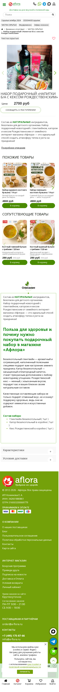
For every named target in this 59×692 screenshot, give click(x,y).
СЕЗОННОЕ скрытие (31, 20)
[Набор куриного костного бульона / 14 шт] (14, 175)
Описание (28, 287)
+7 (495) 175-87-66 (13, 635)
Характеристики (13, 450)
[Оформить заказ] (53, 651)
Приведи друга (10, 570)
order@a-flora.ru (12, 624)
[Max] (49, 4)
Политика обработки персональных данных (27, 539)
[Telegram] (44, 4)
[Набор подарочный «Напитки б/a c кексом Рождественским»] (29, 67)
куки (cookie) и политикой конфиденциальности (25, 665)
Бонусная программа (14, 566)
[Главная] (2, 29)
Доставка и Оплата (13, 578)
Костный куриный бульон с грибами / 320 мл (42, 248)
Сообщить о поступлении (21, 110)
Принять (25, 671)
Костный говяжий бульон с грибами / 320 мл (14, 248)
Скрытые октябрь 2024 (11, 20)
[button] (55, 73)
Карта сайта (9, 548)
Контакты (7, 544)
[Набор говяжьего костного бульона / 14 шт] (42, 175)
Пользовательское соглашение (19, 535)
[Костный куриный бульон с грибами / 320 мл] (42, 232)
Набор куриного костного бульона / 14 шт (14, 191)
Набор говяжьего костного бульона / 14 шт (42, 191)
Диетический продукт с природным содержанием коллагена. (41, 254)
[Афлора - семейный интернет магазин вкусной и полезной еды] (14, 4)
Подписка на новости (14, 574)
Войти (52, 683)
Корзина (29, 683)
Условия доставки (15, 458)
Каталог (18, 683)
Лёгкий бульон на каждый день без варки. (13, 196)
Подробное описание (13, 147)
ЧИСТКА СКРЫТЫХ (9, 25)
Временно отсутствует (15, 29)
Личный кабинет (11, 587)
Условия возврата (12, 582)
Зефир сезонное (41, 25)
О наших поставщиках (14, 527)
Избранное (40, 683)
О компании (10, 521)
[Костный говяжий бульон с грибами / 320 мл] (14, 232)
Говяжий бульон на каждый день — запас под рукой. (41, 196)
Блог (4, 531)
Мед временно (25, 25)
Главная (6, 683)
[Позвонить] (34, 4)
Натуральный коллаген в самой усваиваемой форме (13, 253)
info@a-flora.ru (11, 639)
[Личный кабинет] (54, 4)
